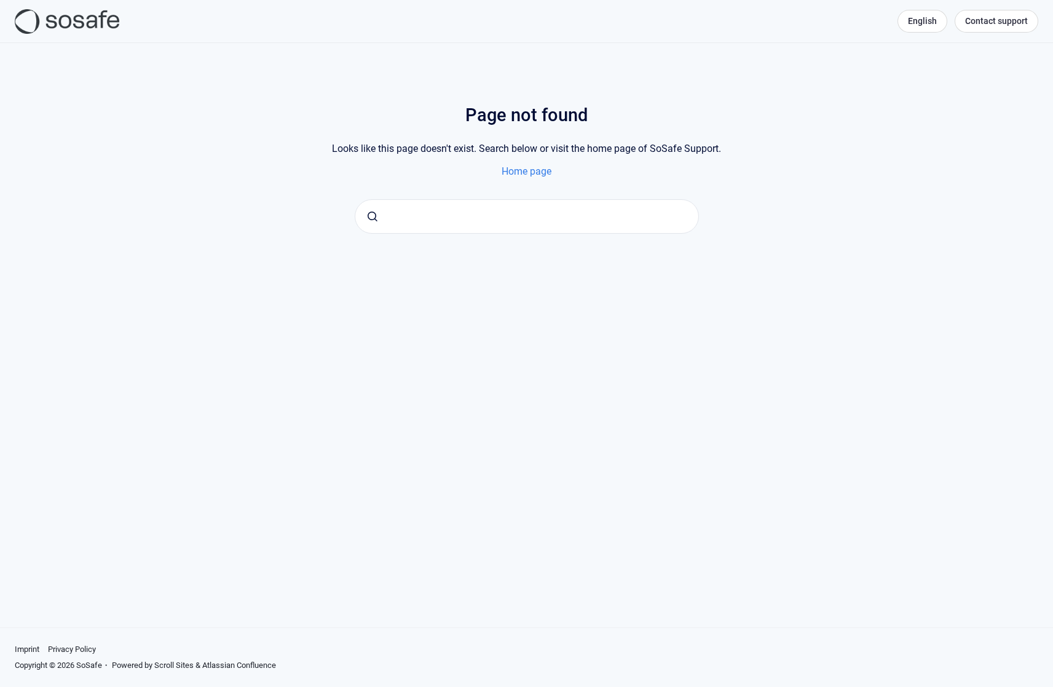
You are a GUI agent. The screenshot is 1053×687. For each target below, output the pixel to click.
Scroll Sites (174, 665)
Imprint (27, 649)
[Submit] (372, 216)
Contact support (996, 21)
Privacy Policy (72, 649)
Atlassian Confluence (239, 665)
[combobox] (526, 216)
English (922, 21)
